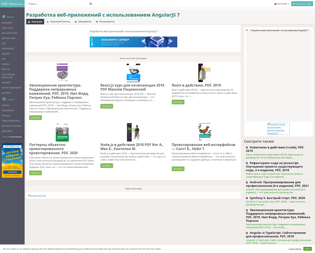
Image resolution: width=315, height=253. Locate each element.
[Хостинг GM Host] (133, 41)
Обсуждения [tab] (84, 21)
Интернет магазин (12, 126)
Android (6, 82)
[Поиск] (91, 4)
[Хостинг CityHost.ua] (12, 160)
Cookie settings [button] (295, 249)
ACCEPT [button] (307, 249)
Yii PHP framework (11, 87)
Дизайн (6, 53)
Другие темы (9, 38)
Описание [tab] (36, 21)
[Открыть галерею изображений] (279, 75)
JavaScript (7, 22)
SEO (4, 43)
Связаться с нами (303, 3)
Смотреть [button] (35, 117)
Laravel (6, 64)
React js (6, 69)
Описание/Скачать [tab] (60, 21)
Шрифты (6, 93)
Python (6, 115)
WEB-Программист (12, 3)
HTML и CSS (7, 28)
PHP (4, 59)
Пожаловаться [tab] (106, 21)
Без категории (9, 33)
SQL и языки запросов (8, 76)
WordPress (8, 48)
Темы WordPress (11, 120)
